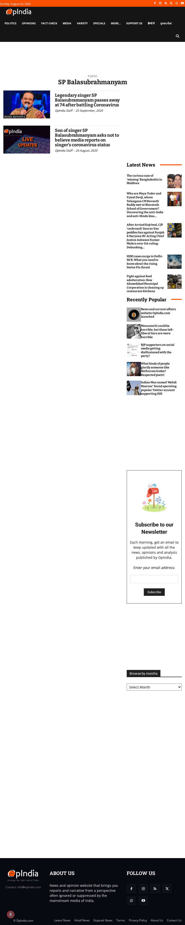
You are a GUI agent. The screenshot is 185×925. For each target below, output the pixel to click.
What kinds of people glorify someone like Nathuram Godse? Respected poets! (155, 369)
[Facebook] (155, 3)
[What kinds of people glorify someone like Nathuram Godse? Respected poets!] (134, 369)
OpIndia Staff (63, 111)
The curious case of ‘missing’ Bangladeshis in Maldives (144, 179)
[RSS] (166, 3)
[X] (171, 3)
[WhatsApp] (176, 3)
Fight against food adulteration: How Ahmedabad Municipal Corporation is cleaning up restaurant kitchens (145, 284)
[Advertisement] (154, 637)
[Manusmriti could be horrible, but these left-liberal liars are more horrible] (134, 331)
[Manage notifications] (10, 914)
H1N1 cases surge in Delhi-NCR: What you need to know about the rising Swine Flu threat (145, 262)
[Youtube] (182, 3)
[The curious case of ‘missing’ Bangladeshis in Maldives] (174, 181)
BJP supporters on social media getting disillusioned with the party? (157, 350)
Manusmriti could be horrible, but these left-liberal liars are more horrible (157, 331)
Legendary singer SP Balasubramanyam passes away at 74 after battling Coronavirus (87, 100)
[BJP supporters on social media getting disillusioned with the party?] (134, 350)
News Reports (14, 116)
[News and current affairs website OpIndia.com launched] (134, 315)
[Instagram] (160, 3)
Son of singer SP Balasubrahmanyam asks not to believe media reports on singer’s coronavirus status (87, 137)
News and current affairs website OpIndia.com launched (158, 313)
